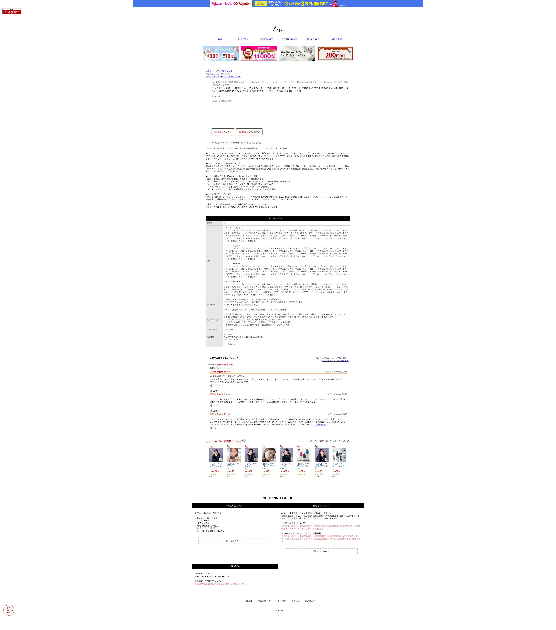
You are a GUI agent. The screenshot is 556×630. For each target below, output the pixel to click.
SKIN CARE (313, 39)
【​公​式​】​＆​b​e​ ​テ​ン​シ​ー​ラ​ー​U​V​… (251, 466)
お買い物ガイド (265, 601)
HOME (249, 601)
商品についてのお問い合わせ (226, 143)
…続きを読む (320, 424)
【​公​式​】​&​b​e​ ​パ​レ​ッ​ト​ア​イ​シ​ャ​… (268, 466)
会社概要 (282, 601)
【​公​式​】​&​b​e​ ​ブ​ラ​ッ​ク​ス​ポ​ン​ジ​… (303, 466)
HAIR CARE (336, 39)
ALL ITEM (243, 39)
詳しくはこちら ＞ (234, 541)
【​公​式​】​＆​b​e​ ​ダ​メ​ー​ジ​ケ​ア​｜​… (338, 466)
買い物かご (310, 601)
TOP (220, 39)
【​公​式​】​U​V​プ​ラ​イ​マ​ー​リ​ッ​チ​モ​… (286, 466)
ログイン (295, 601)
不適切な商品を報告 (252, 143)
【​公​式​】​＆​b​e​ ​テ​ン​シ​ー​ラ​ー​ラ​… (233, 466)
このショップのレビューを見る (335, 361)
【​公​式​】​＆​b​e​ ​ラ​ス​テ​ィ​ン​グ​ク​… (215, 466)
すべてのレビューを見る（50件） (334, 358)
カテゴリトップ (212, 71)
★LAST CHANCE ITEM (231, 77)
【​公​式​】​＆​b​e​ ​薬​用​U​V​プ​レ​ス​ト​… (321, 466)
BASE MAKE (266, 39)
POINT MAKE (289, 39)
